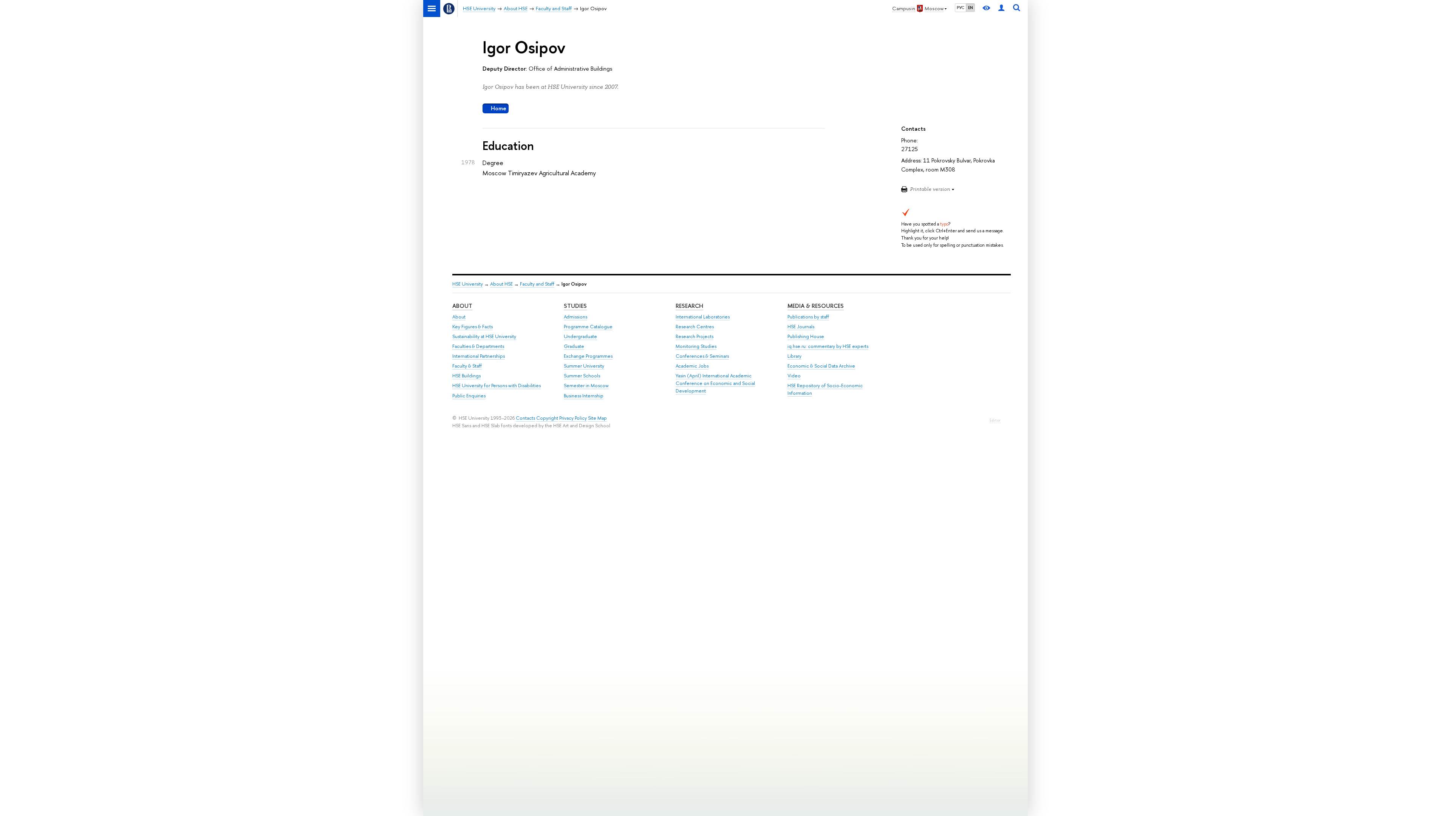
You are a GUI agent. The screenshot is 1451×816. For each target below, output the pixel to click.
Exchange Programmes (588, 356)
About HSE (501, 284)
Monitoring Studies (696, 346)
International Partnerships (478, 356)
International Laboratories (703, 317)
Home (498, 108)
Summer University (584, 366)
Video (794, 375)
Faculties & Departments (478, 346)
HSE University (467, 284)
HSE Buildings (466, 375)
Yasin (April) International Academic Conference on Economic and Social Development (715, 383)
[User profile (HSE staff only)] (1001, 8)
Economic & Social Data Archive (821, 366)
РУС (960, 7)
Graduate (574, 346)
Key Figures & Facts (472, 326)
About (462, 306)
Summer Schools (582, 375)
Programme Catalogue (588, 326)
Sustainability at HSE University (484, 336)
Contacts (525, 418)
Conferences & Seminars (702, 356)
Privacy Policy (573, 418)
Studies (575, 306)
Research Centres (695, 326)
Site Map (597, 418)
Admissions (575, 317)
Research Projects (694, 336)
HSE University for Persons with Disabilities (496, 385)
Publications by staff (808, 317)
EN (970, 7)
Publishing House (805, 336)
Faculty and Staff (537, 284)
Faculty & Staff (467, 366)
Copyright (547, 418)
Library (794, 356)
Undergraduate (580, 336)
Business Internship (583, 396)
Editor (995, 420)
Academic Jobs (692, 366)
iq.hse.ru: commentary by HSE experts (827, 346)
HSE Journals (800, 326)
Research (689, 306)
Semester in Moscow (586, 385)
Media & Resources (815, 306)
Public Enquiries (469, 396)
